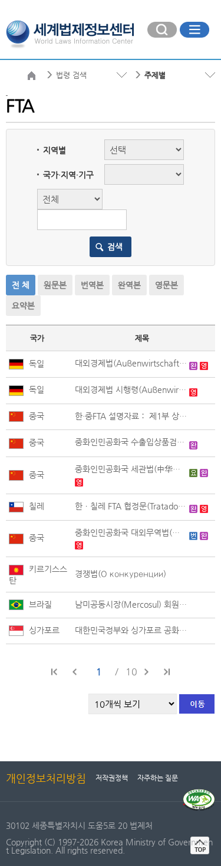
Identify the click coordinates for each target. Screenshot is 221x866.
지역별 (54, 150)
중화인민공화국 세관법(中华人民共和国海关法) (131, 469)
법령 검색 (71, 75)
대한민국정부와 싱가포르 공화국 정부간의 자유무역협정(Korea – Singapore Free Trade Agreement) (131, 630)
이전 (75, 672)
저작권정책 (111, 778)
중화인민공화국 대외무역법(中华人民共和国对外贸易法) (131, 532)
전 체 (20, 284)
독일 (35, 363)
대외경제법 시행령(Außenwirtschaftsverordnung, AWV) (131, 389)
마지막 (166, 672)
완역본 (129, 284)
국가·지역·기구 (68, 174)
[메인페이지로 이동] (70, 33)
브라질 (39, 604)
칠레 (35, 506)
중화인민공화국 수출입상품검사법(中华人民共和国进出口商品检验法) (131, 442)
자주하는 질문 (157, 778)
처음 (55, 672)
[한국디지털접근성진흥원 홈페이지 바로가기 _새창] (199, 793)
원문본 (55, 284)
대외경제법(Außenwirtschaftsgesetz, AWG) (131, 363)
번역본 (92, 284)
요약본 (23, 305)
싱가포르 (43, 630)
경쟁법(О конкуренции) (120, 573)
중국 (35, 416)
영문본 (166, 284)
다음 (146, 672)
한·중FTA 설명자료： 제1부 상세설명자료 (131, 416)
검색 (115, 246)
